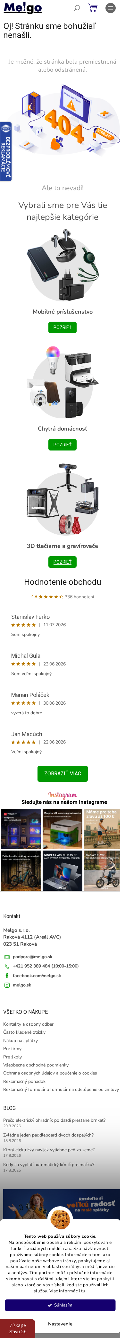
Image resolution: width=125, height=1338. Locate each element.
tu (83, 1291)
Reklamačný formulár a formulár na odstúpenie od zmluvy (61, 1089)
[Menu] (110, 8)
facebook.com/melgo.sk (37, 976)
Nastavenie (60, 1324)
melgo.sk (22, 985)
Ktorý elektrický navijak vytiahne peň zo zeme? (49, 1150)
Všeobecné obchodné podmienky (36, 1065)
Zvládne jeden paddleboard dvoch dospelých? (48, 1135)
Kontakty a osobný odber (28, 1024)
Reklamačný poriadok (24, 1081)
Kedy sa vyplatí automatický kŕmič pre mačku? (48, 1165)
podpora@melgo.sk (33, 957)
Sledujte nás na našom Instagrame (64, 802)
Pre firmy (12, 1049)
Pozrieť (62, 327)
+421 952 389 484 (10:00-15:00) (46, 966)
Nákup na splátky (20, 1041)
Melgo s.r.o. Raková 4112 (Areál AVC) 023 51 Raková (32, 937)
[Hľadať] (77, 8)
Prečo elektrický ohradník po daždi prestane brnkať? (54, 1120)
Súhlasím (63, 1305)
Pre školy (12, 1057)
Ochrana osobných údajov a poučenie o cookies (50, 1073)
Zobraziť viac (62, 774)
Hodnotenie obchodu (62, 582)
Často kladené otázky (24, 1032)
